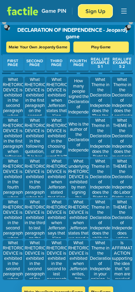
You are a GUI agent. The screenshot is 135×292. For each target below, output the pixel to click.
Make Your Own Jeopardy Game (38, 47)
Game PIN (54, 11)
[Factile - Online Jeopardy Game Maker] (22, 11)
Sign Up (95, 11)
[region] (67, 152)
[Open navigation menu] (123, 11)
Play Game (101, 47)
